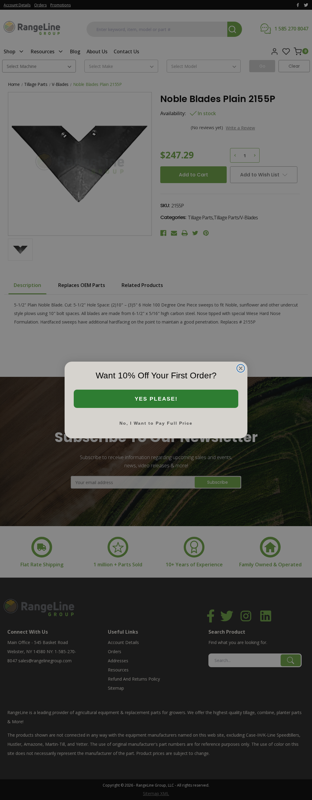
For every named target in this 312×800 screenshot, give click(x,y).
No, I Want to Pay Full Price (156, 423)
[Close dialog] (240, 368)
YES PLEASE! (156, 399)
